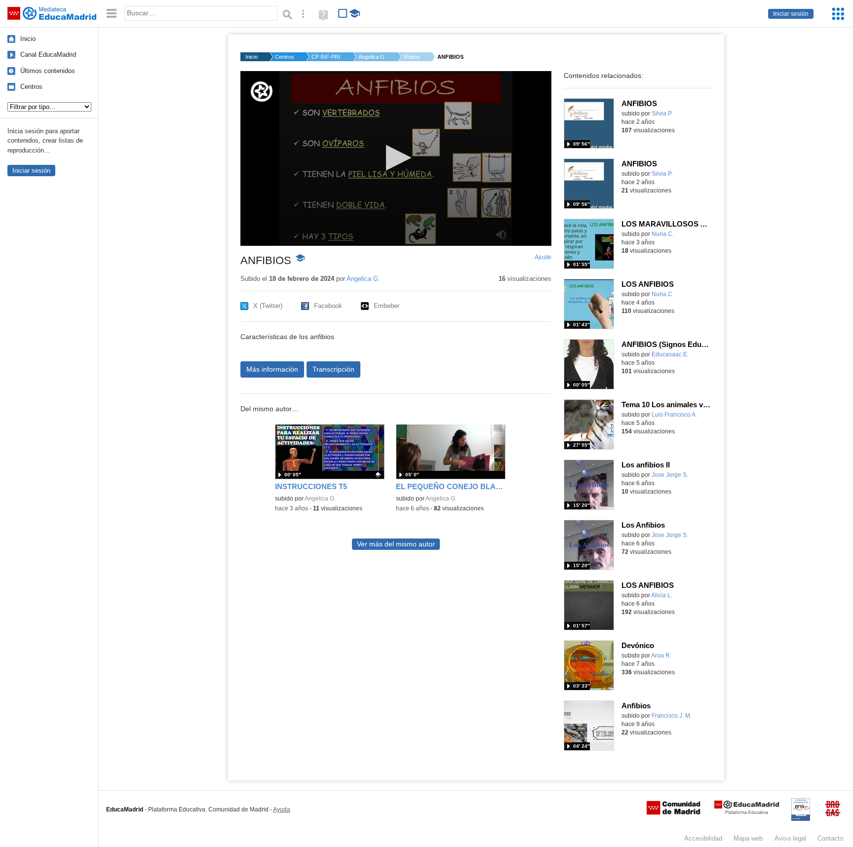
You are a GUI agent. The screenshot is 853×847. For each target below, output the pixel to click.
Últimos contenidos (47, 71)
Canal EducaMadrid (48, 54)
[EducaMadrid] (746, 812)
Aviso (790, 838)
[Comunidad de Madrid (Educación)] (673, 812)
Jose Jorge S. (670, 475)
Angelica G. (372, 57)
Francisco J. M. (672, 716)
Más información (272, 369)
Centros (31, 86)
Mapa (748, 838)
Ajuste (543, 257)
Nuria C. (663, 234)
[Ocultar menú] (111, 13)
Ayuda (281, 809)
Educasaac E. (670, 354)
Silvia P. (662, 113)
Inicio (28, 38)
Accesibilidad (703, 838)
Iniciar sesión (791, 14)
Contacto (830, 838)
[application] (395, 158)
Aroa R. (661, 655)
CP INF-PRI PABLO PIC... (326, 57)
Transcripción (333, 369)
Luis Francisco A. (674, 415)
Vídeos (411, 57)
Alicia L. (661, 595)
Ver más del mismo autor (396, 544)
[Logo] (261, 91)
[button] (396, 158)
